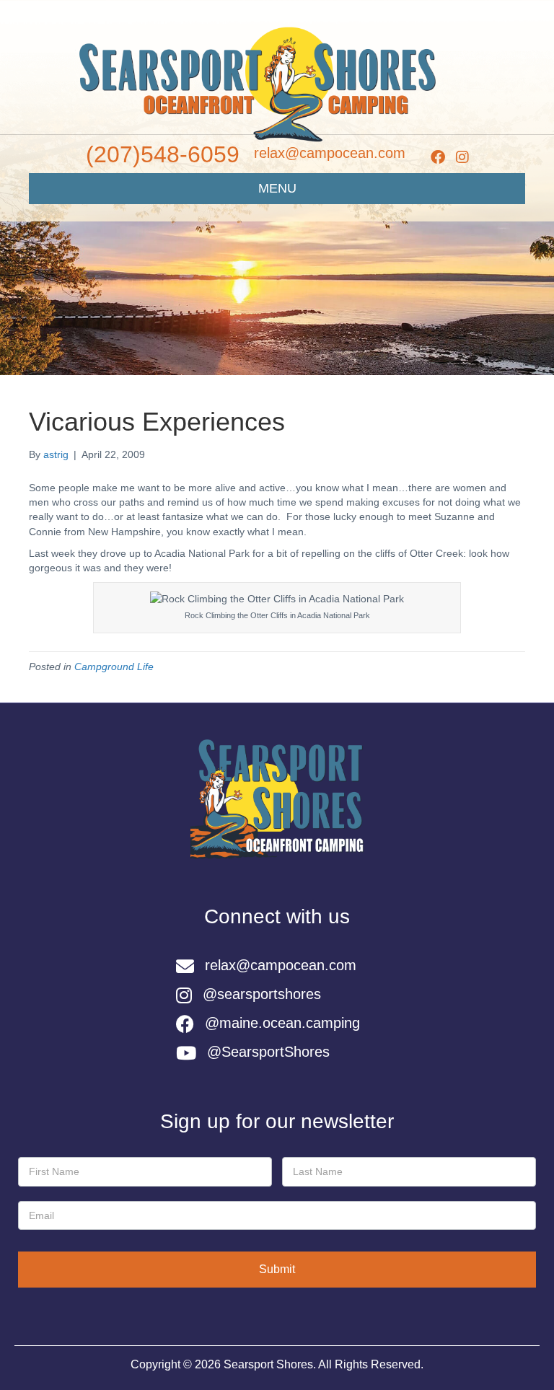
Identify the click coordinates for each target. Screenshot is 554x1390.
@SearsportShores (268, 1052)
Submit (277, 1269)
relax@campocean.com (329, 153)
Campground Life (114, 666)
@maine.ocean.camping (282, 1023)
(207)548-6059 (162, 154)
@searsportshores (262, 994)
